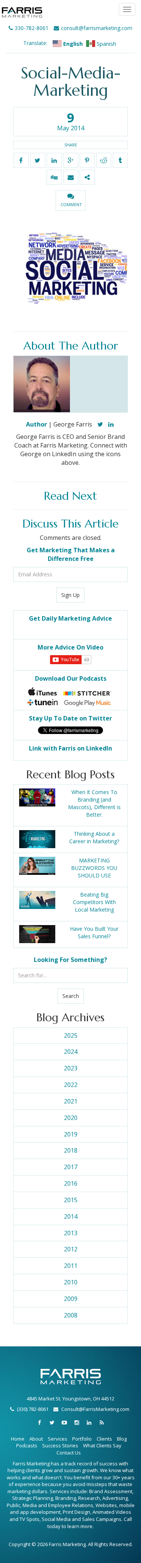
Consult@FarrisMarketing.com (95, 1409)
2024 (70, 1052)
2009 (70, 1299)
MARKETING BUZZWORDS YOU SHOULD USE (94, 868)
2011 (70, 1266)
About (36, 1438)
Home (17, 1438)
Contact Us (68, 1452)
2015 (70, 1200)
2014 (70, 1216)
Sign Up (70, 594)
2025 (70, 1035)
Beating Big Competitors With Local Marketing (94, 902)
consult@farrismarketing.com (96, 28)
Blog (122, 1438)
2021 (70, 1101)
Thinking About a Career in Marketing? (94, 837)
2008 (70, 1315)
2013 (70, 1233)
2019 (70, 1134)
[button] (71, 200)
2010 (70, 1282)
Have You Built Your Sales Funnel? (94, 932)
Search (70, 995)
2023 (70, 1068)
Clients (104, 1438)
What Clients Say (102, 1445)
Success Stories (60, 1445)
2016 (70, 1183)
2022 (70, 1085)
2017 (70, 1167)
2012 (70, 1249)
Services (57, 1438)
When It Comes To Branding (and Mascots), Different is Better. (94, 803)
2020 (70, 1118)
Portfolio (82, 1438)
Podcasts (26, 1445)
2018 (70, 1150)
